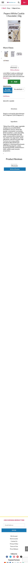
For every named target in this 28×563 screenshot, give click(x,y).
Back (4, 8)
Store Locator (14, 539)
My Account (14, 536)
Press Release (14, 549)
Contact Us (14, 541)
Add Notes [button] (6, 96)
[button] (6, 54)
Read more (6, 78)
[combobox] (19, 89)
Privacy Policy (14, 544)
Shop (8, 8)
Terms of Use (14, 546)
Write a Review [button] (14, 70)
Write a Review (15, 169)
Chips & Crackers (17, 8)
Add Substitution (8, 90)
